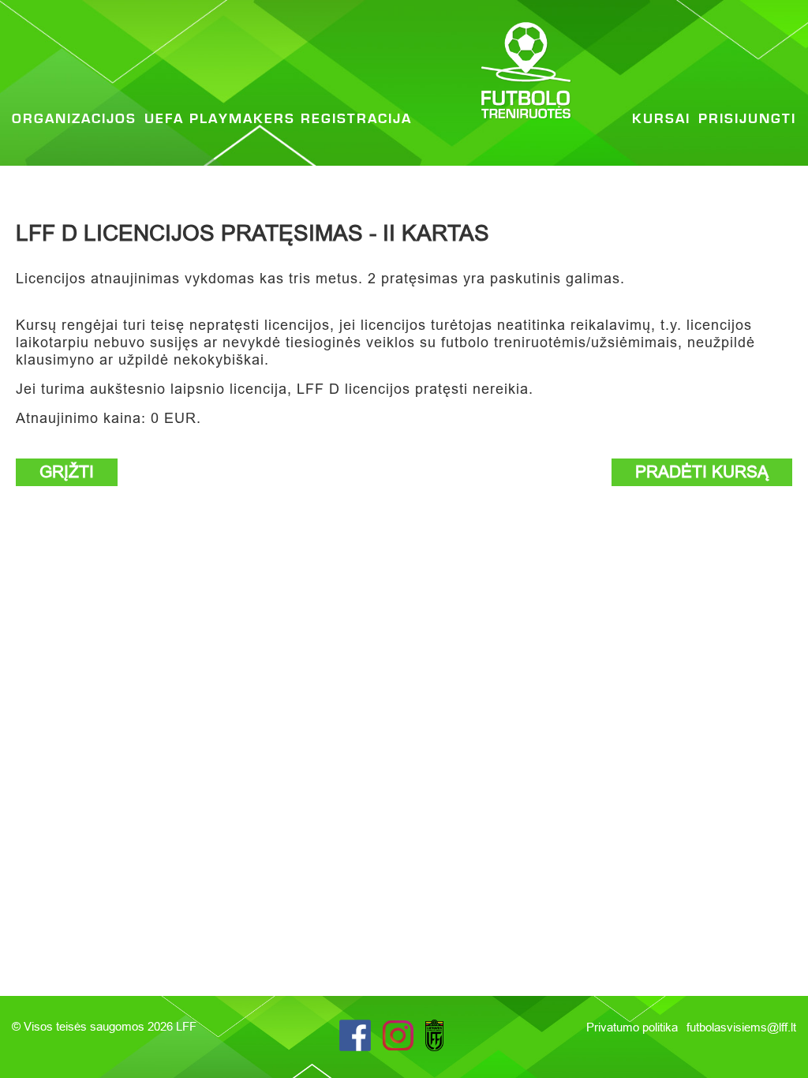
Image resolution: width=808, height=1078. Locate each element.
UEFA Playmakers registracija (278, 119)
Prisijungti (747, 119)
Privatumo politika (633, 1027)
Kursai (661, 119)
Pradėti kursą (702, 471)
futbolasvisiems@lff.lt (741, 1027)
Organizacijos (74, 119)
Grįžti (66, 471)
